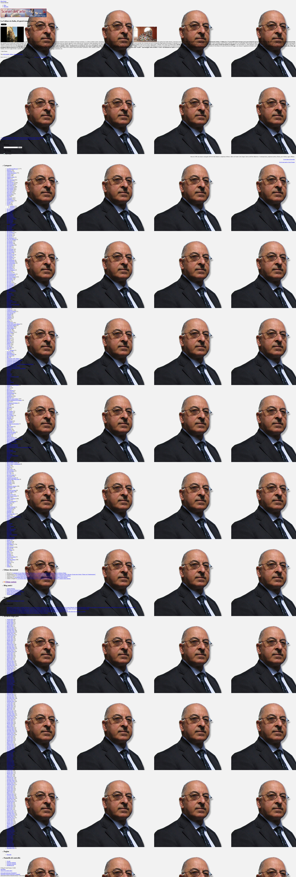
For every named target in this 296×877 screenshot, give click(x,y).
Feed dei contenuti (11, 862)
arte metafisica (10, 257)
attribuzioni (9, 293)
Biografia (6, 6)
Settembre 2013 (10, 834)
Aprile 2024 (10, 658)
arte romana (9, 278)
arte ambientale (10, 210)
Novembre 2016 (11, 781)
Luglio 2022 (10, 687)
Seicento (9, 527)
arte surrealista (10, 285)
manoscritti (9, 430)
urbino (8, 561)
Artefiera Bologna (11, 290)
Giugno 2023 (10, 672)
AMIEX (9, 178)
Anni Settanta (10, 189)
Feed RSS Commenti (15, 874)
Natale (8, 468)
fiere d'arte (9, 356)
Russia (8, 520)
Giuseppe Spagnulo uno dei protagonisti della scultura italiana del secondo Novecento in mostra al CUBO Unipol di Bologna (37, 610)
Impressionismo (10, 393)
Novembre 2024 (11, 648)
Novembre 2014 (11, 815)
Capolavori (9, 310)
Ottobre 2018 (10, 749)
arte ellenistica (10, 229)
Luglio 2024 (10, 654)
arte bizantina (10, 214)
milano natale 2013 (11, 440)
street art (9, 548)
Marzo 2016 (10, 792)
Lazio (8, 405)
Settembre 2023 (10, 668)
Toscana (9, 554)
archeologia (9, 198)
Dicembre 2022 (10, 680)
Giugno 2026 (10, 622)
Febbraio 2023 (10, 677)
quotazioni (9, 509)
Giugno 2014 (10, 821)
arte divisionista (10, 225)
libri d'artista (10, 411)
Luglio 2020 (10, 720)
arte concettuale (10, 217)
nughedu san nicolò (11, 478)
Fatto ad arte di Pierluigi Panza (14, 590)
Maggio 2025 (10, 640)
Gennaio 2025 (10, 645)
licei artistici (10, 412)
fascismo (9, 351)
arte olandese (10, 265)
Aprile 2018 (10, 758)
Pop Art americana (11, 501)
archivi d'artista (10, 200)
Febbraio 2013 (10, 844)
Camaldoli (9, 307)
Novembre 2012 (11, 848)
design (8, 336)
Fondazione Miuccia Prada (13, 367)
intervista (9, 397)
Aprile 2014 (10, 824)
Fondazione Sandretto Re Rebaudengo (16, 368)
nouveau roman (10, 475)
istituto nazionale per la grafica (14, 400)
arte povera (9, 272)
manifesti (9, 429)
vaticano (9, 562)
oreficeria (9, 480)
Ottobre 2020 (10, 716)
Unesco (8, 558)
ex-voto (8, 346)
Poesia (8, 493)
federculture (10, 353)
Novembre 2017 (11, 765)
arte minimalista (10, 261)
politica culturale (43, 57)
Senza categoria (10, 530)
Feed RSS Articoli (5, 874)
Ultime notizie (10, 582)
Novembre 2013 (11, 831)
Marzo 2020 (10, 726)
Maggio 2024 (10, 657)
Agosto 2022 (10, 686)
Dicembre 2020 (10, 713)
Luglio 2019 (10, 737)
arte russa (9, 281)
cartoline (9, 315)
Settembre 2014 (10, 817)
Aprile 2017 (10, 774)
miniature (9, 443)
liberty (8, 408)
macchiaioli (9, 422)
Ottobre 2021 (10, 700)
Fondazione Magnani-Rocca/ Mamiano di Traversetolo (20, 364)
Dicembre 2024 (10, 647)
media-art (9, 436)
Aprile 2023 (10, 675)
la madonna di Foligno (12, 403)
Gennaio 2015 (10, 812)
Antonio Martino (11, 588)
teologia (9, 552)
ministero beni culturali (12, 446)
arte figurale (10, 240)
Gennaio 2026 (10, 629)
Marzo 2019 (10, 742)
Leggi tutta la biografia (289, 159)
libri (8, 410)
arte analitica (10, 211)
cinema (8, 321)
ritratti (8, 518)
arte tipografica (10, 289)
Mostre (8, 458)
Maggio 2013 (10, 840)
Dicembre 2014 (10, 813)
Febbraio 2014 (10, 827)
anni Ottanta (10, 185)
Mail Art (9, 428)
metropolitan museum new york (14, 439)
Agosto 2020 (10, 719)
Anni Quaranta (10, 186)
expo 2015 (9, 347)
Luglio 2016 (10, 787)
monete (8, 453)
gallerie (8, 378)
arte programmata (11, 274)
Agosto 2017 (10, 769)
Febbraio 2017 (10, 777)
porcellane (9, 502)
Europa (8, 344)
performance (10, 487)
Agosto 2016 (10, 785)
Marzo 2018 (10, 759)
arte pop (9, 271)
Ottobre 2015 (10, 799)
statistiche (9, 543)
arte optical (9, 267)
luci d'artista (10, 421)
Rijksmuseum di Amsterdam (14, 516)
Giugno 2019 (10, 738)
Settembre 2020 (10, 718)
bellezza (9, 297)
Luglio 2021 (10, 704)
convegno (9, 331)
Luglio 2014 (10, 820)
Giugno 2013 (10, 838)
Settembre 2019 (10, 734)
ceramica (9, 318)
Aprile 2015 (10, 808)
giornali (8, 383)
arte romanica (10, 279)
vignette (9, 566)
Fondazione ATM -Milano (13, 358)
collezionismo (10, 326)
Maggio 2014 (10, 823)
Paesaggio (9, 483)
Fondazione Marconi (12, 365)
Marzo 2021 (10, 709)
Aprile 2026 (10, 625)
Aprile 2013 (10, 841)
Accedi (8, 861)
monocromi (9, 454)
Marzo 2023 (10, 676)
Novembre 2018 (11, 748)
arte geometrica (10, 245)
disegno (9, 340)
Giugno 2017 (10, 772)
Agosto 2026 (10, 619)
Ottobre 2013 (10, 833)
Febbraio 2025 (10, 644)
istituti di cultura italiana (12, 398)
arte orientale (10, 268)
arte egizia (9, 228)
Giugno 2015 (10, 805)
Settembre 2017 (10, 767)
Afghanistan (10, 171)
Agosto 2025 (10, 636)
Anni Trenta (10, 191)
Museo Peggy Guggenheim (13, 464)
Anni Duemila (10, 182)
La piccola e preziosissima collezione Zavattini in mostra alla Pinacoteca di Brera (20, 139)
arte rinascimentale (11, 277)
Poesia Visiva (10, 494)
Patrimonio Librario (11, 486)
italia (8, 401)
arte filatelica (10, 242)
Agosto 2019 (10, 736)
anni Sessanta (10, 188)
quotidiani (9, 511)
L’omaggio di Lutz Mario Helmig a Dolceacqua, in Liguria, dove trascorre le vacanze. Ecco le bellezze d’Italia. (39, 573)
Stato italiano (10, 544)
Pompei (8, 500)
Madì (8, 425)
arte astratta (9, 213)
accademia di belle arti (12, 168)
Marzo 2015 (10, 809)
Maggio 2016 (10, 790)
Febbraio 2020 (10, 727)
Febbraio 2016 (10, 794)
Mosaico (9, 457)
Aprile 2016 (10, 791)
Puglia (8, 505)
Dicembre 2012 (10, 846)
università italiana (11, 559)
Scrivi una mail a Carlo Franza (287, 162)
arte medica (9, 256)
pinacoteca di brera (11, 490)
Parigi (8, 484)
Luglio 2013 (10, 837)
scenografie (9, 523)
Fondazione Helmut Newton (14, 361)
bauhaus (9, 296)
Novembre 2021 (11, 698)
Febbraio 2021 (10, 711)
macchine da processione (13, 423)
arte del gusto (10, 221)
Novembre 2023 (11, 665)
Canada (8, 308)
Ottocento (9, 482)
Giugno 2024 (10, 655)
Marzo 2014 (10, 826)
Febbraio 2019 (10, 744)
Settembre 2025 (10, 634)
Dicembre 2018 (10, 747)
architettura (9, 199)
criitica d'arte (10, 332)
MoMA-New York (11, 451)
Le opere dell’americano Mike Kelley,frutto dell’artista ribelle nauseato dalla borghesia (22, 137)
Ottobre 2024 (10, 650)
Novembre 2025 (11, 632)
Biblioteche (9, 300)
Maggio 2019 (10, 740)
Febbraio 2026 (10, 627)
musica (8, 465)
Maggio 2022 (10, 690)
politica (8, 497)
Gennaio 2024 (10, 662)
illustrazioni (9, 392)
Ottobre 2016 (10, 783)
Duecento (9, 342)
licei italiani (9, 414)
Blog (5, 5)
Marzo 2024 (10, 659)
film (8, 357)
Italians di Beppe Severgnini (14, 593)
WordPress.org (10, 865)
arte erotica (9, 231)
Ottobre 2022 (10, 683)
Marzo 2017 (10, 776)
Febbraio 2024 (10, 661)
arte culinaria (10, 220)
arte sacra (9, 282)
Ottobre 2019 (10, 733)
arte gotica (9, 246)
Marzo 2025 (10, 643)
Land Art (9, 404)
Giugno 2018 (10, 755)
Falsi (8, 349)
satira (8, 522)
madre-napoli (10, 426)
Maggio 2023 (10, 673)
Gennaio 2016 (10, 795)
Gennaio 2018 (10, 762)
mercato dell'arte (11, 437)
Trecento (9, 555)
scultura (9, 525)
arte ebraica (9, 227)
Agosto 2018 (10, 752)
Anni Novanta (10, 184)
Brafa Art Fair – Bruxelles (13, 304)
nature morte (10, 469)
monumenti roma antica (12, 455)
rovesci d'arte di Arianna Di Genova (15, 600)
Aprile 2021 (10, 708)
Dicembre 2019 (10, 730)
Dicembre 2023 (10, 663)
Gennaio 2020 (10, 729)
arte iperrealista (10, 252)
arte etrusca (9, 234)
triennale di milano (11, 557)
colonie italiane (10, 328)
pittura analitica (10, 491)
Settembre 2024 (10, 651)
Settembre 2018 (10, 751)
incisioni (12, 350)
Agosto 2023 (10, 669)
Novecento (9, 476)
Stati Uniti (9, 541)
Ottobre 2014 (10, 816)
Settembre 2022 (10, 684)
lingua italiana (10, 415)
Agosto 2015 (10, 802)
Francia (8, 371)
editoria (8, 343)
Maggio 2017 (10, 773)
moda (8, 448)
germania (9, 380)
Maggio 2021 (10, 706)
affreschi (9, 170)
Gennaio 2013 (10, 845)
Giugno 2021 (10, 705)
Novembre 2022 (11, 681)
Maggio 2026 (10, 623)
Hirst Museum (10, 390)
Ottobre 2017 (10, 766)
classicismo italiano (11, 325)
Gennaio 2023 (10, 679)
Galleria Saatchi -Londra (13, 376)
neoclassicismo (10, 471)
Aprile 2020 (10, 724)
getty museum (10, 382)
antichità (9, 195)
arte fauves (9, 236)
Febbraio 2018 (10, 760)
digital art (9, 338)
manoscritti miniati (11, 432)
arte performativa (11, 270)
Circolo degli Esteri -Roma (13, 324)
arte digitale (9, 222)
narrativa (9, 466)
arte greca (9, 247)
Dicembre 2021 (10, 697)
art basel (9, 202)
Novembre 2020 (11, 715)
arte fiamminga (10, 238)
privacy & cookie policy (6, 870)
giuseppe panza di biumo (13, 385)
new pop (9, 472)
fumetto (8, 372)
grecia (8, 389)
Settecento (9, 533)
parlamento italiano (18, 54)
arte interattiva (10, 250)
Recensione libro (11, 514)
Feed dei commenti (11, 864)
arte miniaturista (10, 260)
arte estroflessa (10, 232)
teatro (8, 551)
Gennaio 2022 (10, 695)
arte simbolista (10, 283)
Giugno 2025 (10, 639)
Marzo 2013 (10, 842)
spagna (8, 540)
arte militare (9, 259)
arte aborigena (10, 209)
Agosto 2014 (10, 819)
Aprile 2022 (10, 691)
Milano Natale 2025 (11, 441)
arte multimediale (11, 263)
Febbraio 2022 (10, 694)
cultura (11, 54)
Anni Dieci (9, 181)
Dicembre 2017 (10, 763)
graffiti (8, 386)
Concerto (9, 329)
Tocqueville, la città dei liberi (14, 594)
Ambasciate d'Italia (11, 173)
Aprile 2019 (10, 741)
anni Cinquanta (10, 179)
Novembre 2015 (11, 798)
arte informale (10, 249)
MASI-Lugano (10, 433)
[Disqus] (148, 78)
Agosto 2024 (10, 652)
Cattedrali (9, 317)
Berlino (8, 299)
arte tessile (9, 288)
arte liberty (9, 253)
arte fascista (9, 235)
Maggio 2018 (10, 756)
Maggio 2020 (10, 723)
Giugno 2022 (10, 688)
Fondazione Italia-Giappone (13, 362)
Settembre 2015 (10, 801)
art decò (9, 203)
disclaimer (3, 869)
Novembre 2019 (11, 731)
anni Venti (9, 192)
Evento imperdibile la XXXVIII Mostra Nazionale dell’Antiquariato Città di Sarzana (27, 613)
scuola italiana (10, 526)
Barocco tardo (10, 295)
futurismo (9, 375)
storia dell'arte (10, 547)
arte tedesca (9, 286)
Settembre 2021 (10, 701)
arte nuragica (10, 264)
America (9, 174)
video (8, 565)
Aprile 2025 (10, 641)
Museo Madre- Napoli (12, 462)
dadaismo (9, 335)
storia (8, 545)
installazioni (10, 396)
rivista (8, 519)
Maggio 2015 (10, 806)
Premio (8, 504)
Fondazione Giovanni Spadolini (14, 360)
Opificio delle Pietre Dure (13, 479)
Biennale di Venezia (11, 301)
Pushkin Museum (11, 507)
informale (9, 394)
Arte (35, 57)
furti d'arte (9, 374)
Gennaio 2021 (10, 712)
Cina (8, 319)
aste (8, 292)
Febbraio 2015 (10, 810)
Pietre (8, 489)
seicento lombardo (11, 529)
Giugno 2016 (10, 788)
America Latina (10, 177)
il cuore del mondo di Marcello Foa (15, 591)
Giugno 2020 (10, 722)
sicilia (8, 536)
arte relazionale (10, 275)
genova (8, 379)
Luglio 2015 (10, 803)
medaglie (9, 435)
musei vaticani (10, 461)
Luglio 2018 (10, 754)
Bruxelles (9, 306)
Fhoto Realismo (10, 354)
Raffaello (9, 512)
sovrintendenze (10, 538)
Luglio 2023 (10, 670)
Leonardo (9, 407)
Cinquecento (10, 322)
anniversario (10, 193)
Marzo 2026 (10, 626)
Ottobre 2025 (10, 633)
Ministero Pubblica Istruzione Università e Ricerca (19, 447)
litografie (9, 417)
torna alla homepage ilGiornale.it (8, 873)
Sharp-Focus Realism (12, 534)
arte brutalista (10, 216)
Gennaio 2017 (10, 779)
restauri (8, 515)
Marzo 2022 (10, 693)
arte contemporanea (11, 218)
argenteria (12, 206)
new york (9, 473)
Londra (8, 419)
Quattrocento (10, 508)
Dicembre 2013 (10, 830)
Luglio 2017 (10, 770)
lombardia (9, 418)
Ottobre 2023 (10, 666)
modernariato (10, 450)
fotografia (9, 369)
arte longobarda (10, 254)
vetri (8, 563)
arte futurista (10, 243)
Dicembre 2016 (10, 780)
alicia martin (6, 54)
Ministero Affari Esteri (12, 444)
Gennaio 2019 (10, 745)
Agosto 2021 (10, 702)
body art (9, 303)
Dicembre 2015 (10, 797)
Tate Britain (9, 550)
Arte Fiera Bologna (11, 239)
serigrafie (9, 532)
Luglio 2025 (10, 637)
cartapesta (9, 314)
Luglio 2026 (10, 621)
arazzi (8, 196)
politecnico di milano (12, 496)
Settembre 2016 (10, 784)
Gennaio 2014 (10, 828)
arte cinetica (13, 224)
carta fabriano (10, 313)
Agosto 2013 (10, 835)
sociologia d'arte (11, 537)
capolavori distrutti (11, 311)
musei (8, 459)
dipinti (8, 339)
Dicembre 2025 (10, 630)
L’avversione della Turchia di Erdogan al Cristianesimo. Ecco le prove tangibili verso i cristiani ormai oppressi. (44, 575)
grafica (8, 387)
